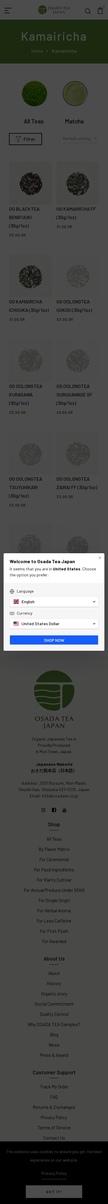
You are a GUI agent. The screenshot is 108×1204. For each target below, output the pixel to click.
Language (25, 591)
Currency (24, 613)
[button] (54, 601)
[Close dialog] (100, 557)
